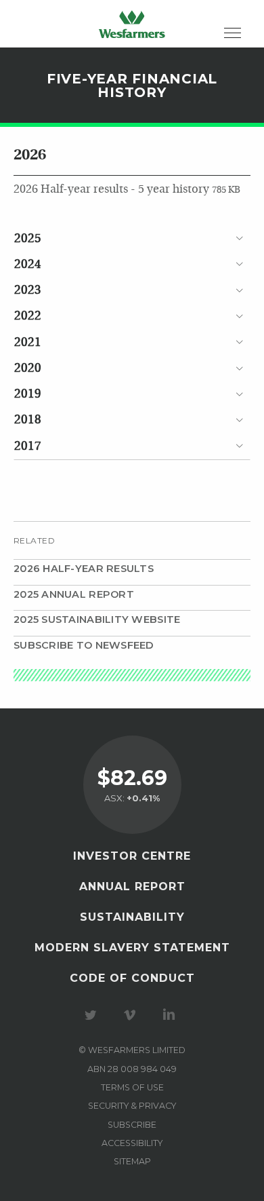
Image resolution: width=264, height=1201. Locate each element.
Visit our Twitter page (93, 1015)
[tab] (132, 239)
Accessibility (132, 1143)
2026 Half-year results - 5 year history (127, 189)
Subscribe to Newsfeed (84, 645)
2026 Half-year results (84, 569)
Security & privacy (132, 1106)
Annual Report (132, 886)
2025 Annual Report (74, 594)
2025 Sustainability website (97, 619)
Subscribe (132, 1125)
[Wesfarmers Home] (132, 24)
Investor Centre (132, 856)
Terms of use (132, 1087)
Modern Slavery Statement (132, 947)
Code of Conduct (132, 978)
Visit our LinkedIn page (171, 1015)
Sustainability (132, 917)
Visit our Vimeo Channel (132, 1015)
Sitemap (132, 1161)
